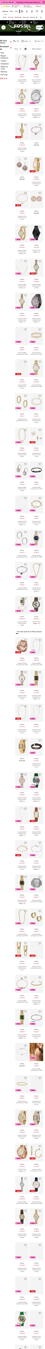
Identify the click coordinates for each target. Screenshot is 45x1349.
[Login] (27, 11)
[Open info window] (43, 2)
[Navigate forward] (36, 17)
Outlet (7, 6)
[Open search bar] (40, 17)
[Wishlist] (37, 11)
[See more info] (22, 85)
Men (11, 11)
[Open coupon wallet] (22, 11)
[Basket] (42, 11)
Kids (16, 11)
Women (5, 11)
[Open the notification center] (32, 11)
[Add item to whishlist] (25, 56)
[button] (26, 41)
